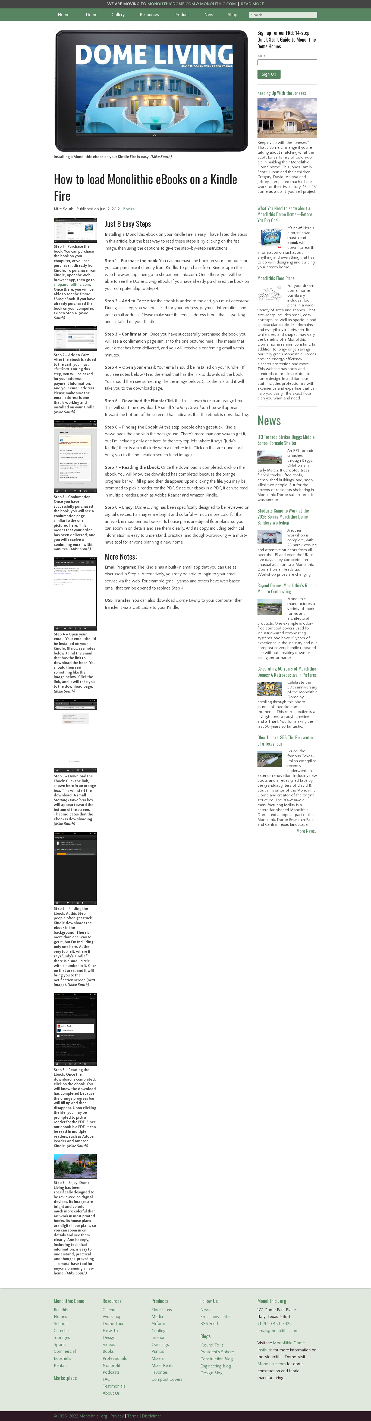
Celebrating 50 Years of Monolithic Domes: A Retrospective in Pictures (287, 671)
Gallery (118, 14)
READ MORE (252, 4)
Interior (158, 1337)
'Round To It (211, 1345)
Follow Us (209, 1300)
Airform (158, 1323)
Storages (62, 1337)
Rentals (60, 1365)
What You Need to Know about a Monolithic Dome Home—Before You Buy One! (284, 214)
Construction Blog (216, 1359)
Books (128, 209)
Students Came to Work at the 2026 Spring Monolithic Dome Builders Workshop (283, 516)
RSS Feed (209, 1323)
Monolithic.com (271, 1363)
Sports (60, 1344)
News (210, 14)
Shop (232, 14)
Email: (262, 55)
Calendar (111, 1309)
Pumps (158, 1351)
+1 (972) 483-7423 (274, 1323)
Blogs (205, 1336)
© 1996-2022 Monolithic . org (80, 1416)
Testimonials (114, 1386)
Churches (62, 1330)
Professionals (115, 1358)
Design (109, 1337)
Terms (133, 1416)
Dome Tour (113, 1323)
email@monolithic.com (277, 1330)
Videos (109, 1344)
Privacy (117, 1416)
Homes (60, 1316)
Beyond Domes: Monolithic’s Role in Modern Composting (286, 588)
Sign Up (269, 74)
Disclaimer (151, 1416)
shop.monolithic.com (72, 285)
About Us (111, 1393)
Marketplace (65, 1377)
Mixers (158, 1358)
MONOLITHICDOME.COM (171, 4)
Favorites (160, 1372)
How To (110, 1330)
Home (63, 14)
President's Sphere (217, 1351)
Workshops (113, 1316)
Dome (91, 14)
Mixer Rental (163, 1365)
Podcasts (111, 1372)
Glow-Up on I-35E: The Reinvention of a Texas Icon (286, 740)
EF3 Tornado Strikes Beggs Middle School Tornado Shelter (286, 440)
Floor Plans (162, 1309)
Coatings (160, 1330)
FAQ (107, 1379)
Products (182, 14)
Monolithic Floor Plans (275, 278)
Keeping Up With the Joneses (281, 93)
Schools (61, 1323)
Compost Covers (167, 1379)
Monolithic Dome (69, 1300)
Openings (160, 1344)
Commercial (65, 1351)
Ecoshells (62, 1358)
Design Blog (211, 1372)
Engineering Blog (215, 1366)
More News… (307, 831)
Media (157, 1316)
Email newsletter (215, 1316)
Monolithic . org (271, 1300)
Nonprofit (111, 1365)
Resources (149, 14)
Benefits (61, 1309)
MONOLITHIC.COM (218, 4)
